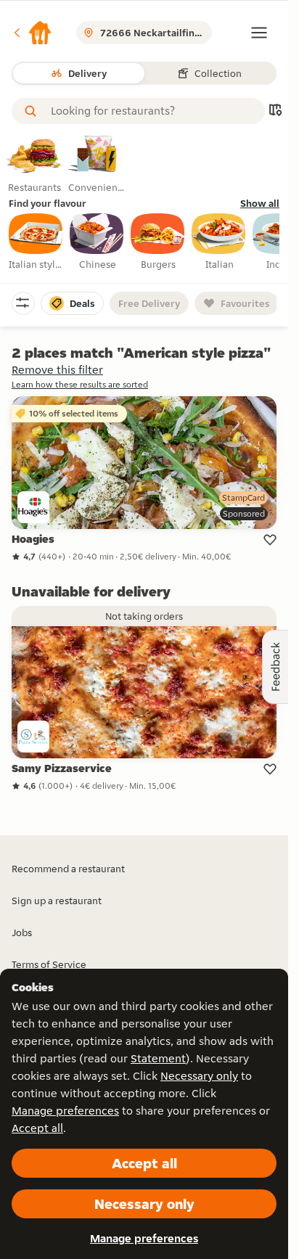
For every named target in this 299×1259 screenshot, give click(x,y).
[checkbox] (36, 242)
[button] (32, 32)
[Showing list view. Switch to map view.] (275, 111)
